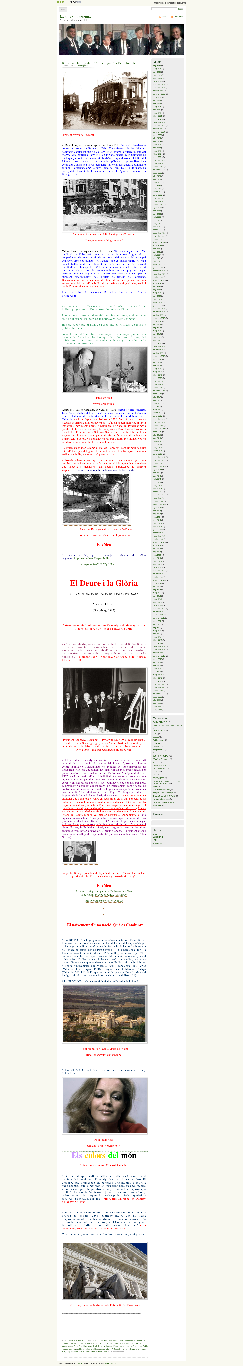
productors (142, 1349)
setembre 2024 (159, 132)
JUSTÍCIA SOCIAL (160, 756)
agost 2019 (157, 321)
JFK (154, 753)
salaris (82, 1352)
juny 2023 (157, 179)
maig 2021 (157, 255)
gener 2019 (157, 343)
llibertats (109, 1346)
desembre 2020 (159, 271)
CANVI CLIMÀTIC (160, 722)
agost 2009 (157, 697)
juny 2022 (157, 214)
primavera (133, 1349)
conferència (118, 1340)
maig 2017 (157, 403)
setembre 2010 (159, 656)
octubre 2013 (158, 539)
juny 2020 (157, 290)
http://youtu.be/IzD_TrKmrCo (109, 894)
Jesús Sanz (73, 1346)
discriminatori (67, 1343)
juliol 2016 (157, 435)
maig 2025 (157, 107)
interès (64, 1346)
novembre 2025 (159, 88)
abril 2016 (157, 444)
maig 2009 (157, 706)
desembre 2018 (159, 346)
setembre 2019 (159, 318)
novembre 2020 (159, 274)
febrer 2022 (157, 227)
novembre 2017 (159, 384)
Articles (165, 17)
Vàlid (158, 837)
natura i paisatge (159, 765)
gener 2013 (157, 567)
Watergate (157, 805)
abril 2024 (157, 148)
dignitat (156, 737)
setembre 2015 (159, 466)
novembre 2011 (159, 612)
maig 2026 (157, 69)
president (94, 1349)
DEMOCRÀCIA (159, 731)
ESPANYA (108, 1343)
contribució (128, 1340)
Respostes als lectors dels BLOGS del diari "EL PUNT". (167, 782)
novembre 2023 (159, 163)
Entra (155, 834)
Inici (63, 9)
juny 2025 (157, 103)
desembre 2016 (159, 419)
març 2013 (157, 561)
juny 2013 (157, 552)
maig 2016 (157, 441)
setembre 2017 (159, 391)
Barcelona (108, 1340)
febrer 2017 (157, 413)
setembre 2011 (159, 618)
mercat (126, 1346)
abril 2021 (157, 258)
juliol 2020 (157, 287)
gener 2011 (157, 643)
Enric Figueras (82, 66)
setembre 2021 (159, 242)
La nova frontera (75, 16)
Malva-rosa (117, 1346)
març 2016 (157, 447)
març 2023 (157, 189)
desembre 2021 (159, 233)
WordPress (157, 843)
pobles (79, 1349)
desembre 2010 (159, 646)
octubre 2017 (158, 388)
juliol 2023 (157, 176)
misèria (133, 1346)
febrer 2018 (157, 375)
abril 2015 (157, 482)
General (156, 746)
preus (125, 1349)
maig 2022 (157, 217)
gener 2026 (157, 81)
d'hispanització (139, 1340)
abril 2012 (157, 596)
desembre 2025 (159, 84)
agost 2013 (157, 545)
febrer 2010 (157, 678)
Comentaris (178, 17)
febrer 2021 (157, 264)
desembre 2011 (159, 609)
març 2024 (157, 151)
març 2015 (157, 485)
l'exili (95, 1346)
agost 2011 (157, 621)
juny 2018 (157, 365)
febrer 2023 (157, 192)
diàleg (155, 734)
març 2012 (157, 599)
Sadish (80, 1363)
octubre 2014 (158, 501)
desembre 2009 (159, 684)
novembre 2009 (159, 687)
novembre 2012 (159, 574)
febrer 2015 (157, 489)
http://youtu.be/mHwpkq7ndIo (92, 558)
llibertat (156, 762)
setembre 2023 (159, 170)
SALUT (156, 786)
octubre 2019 (158, 315)
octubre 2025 (158, 91)
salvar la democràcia (76, 1340)
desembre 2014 (159, 495)
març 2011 (157, 637)
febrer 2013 (157, 564)
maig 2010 (157, 668)
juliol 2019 (157, 324)
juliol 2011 (157, 624)
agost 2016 (157, 432)
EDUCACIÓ (157, 743)
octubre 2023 (158, 167)
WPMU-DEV (110, 1363)
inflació (138, 1343)
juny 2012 (157, 590)
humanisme (130, 1343)
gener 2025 (157, 119)
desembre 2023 (159, 160)
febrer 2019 (157, 340)
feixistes (116, 1343)
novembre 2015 (159, 460)
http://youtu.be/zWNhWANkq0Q (104, 900)
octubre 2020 (158, 277)
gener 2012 (157, 605)
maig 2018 (157, 369)
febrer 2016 (157, 451)
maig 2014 (157, 517)
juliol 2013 (157, 548)
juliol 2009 (157, 700)
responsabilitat (72, 1352)
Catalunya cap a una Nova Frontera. (167, 725)
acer (96, 1340)
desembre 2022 (159, 198)
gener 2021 (157, 268)
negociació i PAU (159, 768)
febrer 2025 (157, 116)
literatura (101, 1346)
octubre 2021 (158, 239)
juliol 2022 (157, 211)
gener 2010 (157, 681)
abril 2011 (157, 634)
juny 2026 (157, 66)
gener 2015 (157, 492)
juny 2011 (157, 628)
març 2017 (157, 410)
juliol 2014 (157, 511)
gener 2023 (157, 195)
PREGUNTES (158, 778)
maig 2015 (157, 479)
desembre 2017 (159, 381)
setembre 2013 (159, 542)
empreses (99, 1343)
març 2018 (157, 372)
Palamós (156, 772)
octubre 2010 (158, 653)
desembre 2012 (159, 571)
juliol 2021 (157, 249)
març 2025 (157, 113)
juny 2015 (157, 476)
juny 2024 (157, 141)
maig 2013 (157, 555)
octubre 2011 (158, 615)
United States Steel (99, 1352)
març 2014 (157, 523)
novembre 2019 (159, 312)
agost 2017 (157, 394)
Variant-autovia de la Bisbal (163, 802)
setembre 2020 (159, 280)
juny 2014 (157, 514)
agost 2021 (157, 245)
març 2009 (157, 710)
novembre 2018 (159, 350)
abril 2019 (157, 334)
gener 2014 (157, 530)
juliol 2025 (157, 100)
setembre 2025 (159, 94)
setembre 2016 (159, 429)
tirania (88, 1352)
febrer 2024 (157, 154)
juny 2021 (157, 252)
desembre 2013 (159, 533)
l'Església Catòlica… (161, 759)
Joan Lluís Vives (85, 1346)
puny (64, 1352)
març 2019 (157, 337)
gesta (122, 1343)
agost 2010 (157, 659)
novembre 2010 (159, 649)
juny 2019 (157, 328)
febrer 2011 (157, 640)
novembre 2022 (159, 201)
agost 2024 (157, 135)
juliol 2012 (157, 586)
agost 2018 (157, 359)
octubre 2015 (158, 463)
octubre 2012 (158, 577)
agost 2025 (157, 97)
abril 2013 (157, 558)
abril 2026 (157, 72)
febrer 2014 (157, 527)
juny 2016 (157, 438)
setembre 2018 (159, 356)
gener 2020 (157, 306)
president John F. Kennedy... (110, 1349)
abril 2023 (157, 186)
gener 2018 (157, 378)
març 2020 (157, 299)
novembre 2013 (159, 536)
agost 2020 (157, 283)
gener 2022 (157, 230)
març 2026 (157, 75)
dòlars (76, 1343)
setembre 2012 (159, 580)
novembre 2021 (159, 236)
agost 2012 (157, 583)
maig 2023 (157, 182)
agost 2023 (157, 173)
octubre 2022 (158, 204)
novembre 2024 (159, 126)
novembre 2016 (159, 422)
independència (158, 750)
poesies (86, 1349)
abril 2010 (157, 672)
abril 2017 (157, 407)
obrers (139, 1346)
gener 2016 (157, 454)
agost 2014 (157, 508)
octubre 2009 (158, 691)
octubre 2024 (158, 129)
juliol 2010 (157, 662)
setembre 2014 (159, 504)
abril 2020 (157, 296)
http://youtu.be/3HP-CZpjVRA (96, 564)
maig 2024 (157, 144)
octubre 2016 (158, 426)
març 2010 (157, 675)
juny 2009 (157, 703)
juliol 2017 (157, 397)
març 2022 (157, 223)
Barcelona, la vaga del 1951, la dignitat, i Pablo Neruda (99, 63)
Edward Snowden (87, 1343)
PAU (154, 775)
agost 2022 (157, 208)
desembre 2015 (159, 457)
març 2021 (157, 261)
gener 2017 (157, 416)
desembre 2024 (159, 122)
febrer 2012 (157, 602)
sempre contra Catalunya (163, 793)
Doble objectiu (158, 740)
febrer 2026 (157, 78)
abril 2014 (157, 520)
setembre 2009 (159, 694)
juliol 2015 (157, 473)
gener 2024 (157, 157)
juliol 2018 (157, 362)
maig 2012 (157, 593)
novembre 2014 (159, 498)
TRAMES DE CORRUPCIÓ (164, 796)
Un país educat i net (161, 799)
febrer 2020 (157, 302)
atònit (101, 1340)
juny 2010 (157, 665)
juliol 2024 (157, 138)
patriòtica (72, 1349)
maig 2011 (157, 631)
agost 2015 (157, 470)
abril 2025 (157, 110)
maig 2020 (157, 293)
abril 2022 (157, 220)
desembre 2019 (159, 309)
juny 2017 (157, 400)
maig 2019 (157, 331)
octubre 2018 (158, 353)
